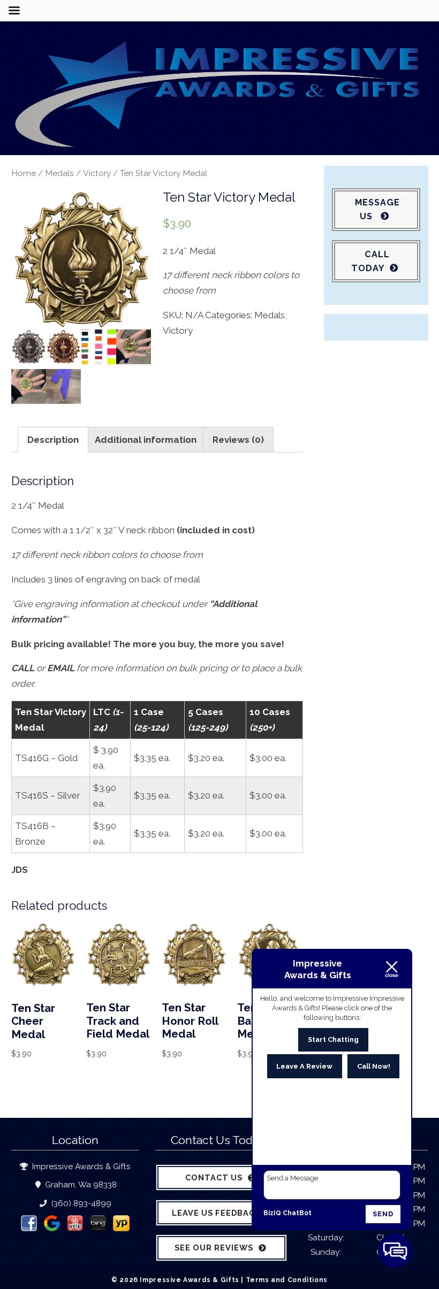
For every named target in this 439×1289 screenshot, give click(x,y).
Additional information (145, 439)
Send (383, 1214)
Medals (59, 173)
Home (23, 173)
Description (53, 439)
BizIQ (272, 1213)
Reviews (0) (238, 439)
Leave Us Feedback (216, 1212)
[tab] (53, 439)
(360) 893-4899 (80, 1203)
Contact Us (214, 1177)
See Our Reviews (214, 1247)
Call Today (370, 261)
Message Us (377, 209)
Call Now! (373, 1066)
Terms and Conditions (287, 1280)
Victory (97, 173)
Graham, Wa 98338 (80, 1185)
